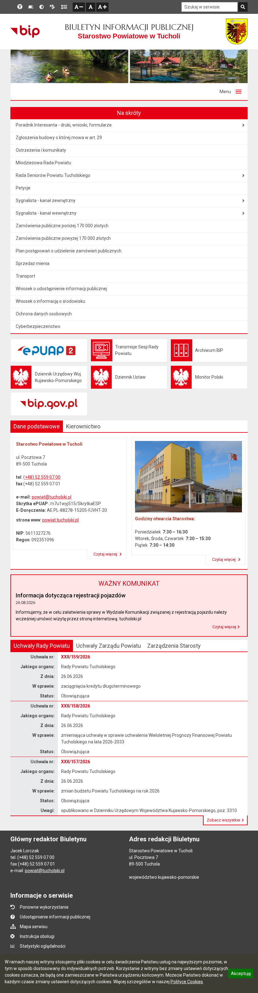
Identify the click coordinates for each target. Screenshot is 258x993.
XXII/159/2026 (75, 656)
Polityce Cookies (187, 981)
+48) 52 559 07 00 (42, 477)
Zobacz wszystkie (223, 820)
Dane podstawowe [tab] (37, 426)
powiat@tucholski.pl (51, 496)
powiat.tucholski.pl (60, 519)
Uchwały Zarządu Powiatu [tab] (108, 645)
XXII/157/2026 (75, 761)
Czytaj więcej (105, 554)
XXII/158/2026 (75, 705)
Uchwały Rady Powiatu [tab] (42, 645)
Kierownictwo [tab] (83, 426)
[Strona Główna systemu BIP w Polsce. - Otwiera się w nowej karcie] (25, 31)
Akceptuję (241, 974)
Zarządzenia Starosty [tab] (174, 645)
